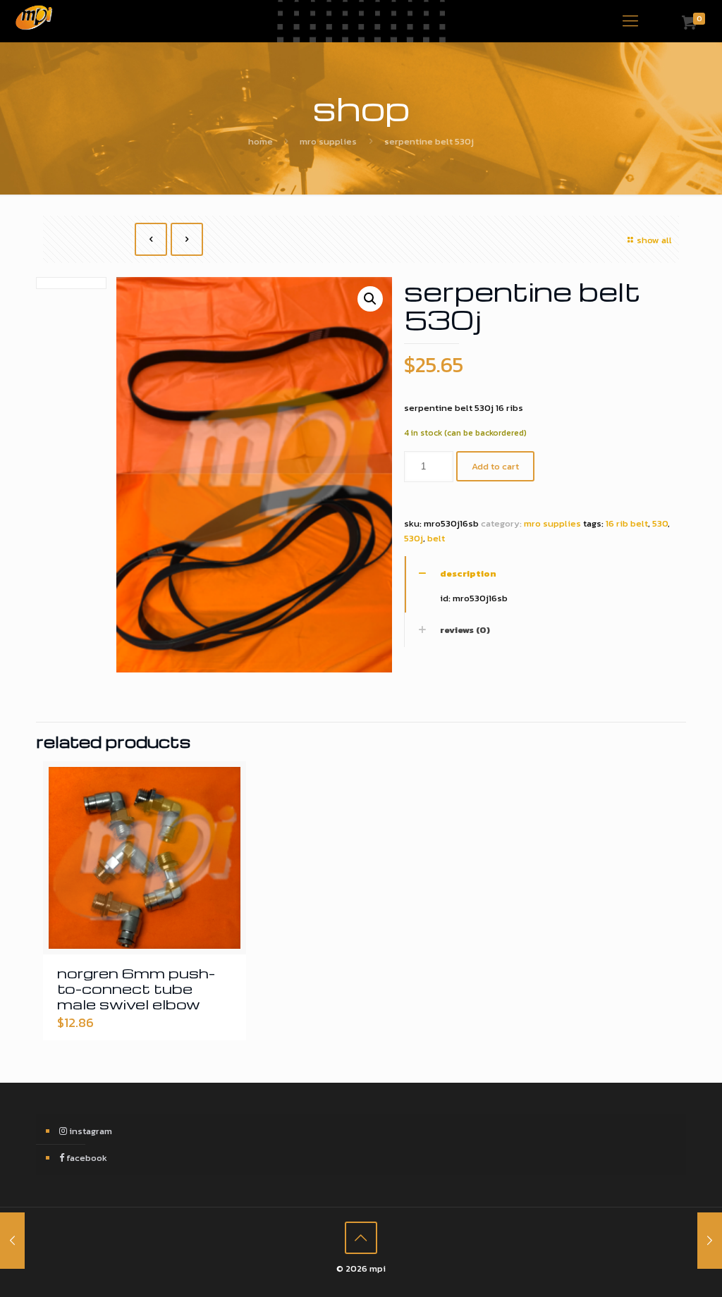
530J (413, 538)
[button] (370, 299)
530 (660, 523)
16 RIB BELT (627, 523)
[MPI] (34, 21)
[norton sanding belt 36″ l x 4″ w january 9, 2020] (709, 1240)
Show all (654, 240)
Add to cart (495, 466)
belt (436, 538)
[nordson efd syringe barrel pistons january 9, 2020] (12, 1240)
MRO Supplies (328, 141)
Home (260, 141)
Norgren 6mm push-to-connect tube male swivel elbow (136, 988)
